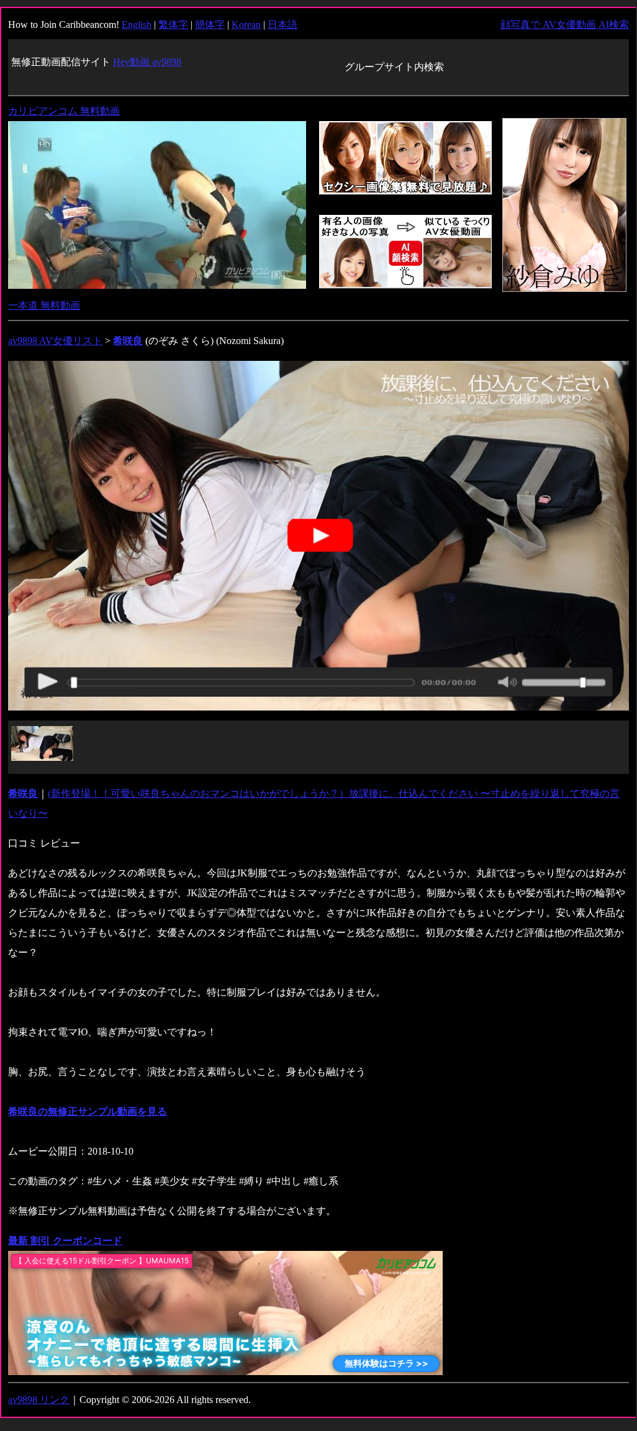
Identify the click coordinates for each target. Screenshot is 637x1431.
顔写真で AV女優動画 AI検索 (564, 24)
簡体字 (210, 24)
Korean (246, 24)
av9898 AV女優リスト (55, 340)
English (136, 24)
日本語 (282, 24)
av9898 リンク (39, 1399)
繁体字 (173, 24)
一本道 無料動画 (44, 305)
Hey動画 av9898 (147, 62)
